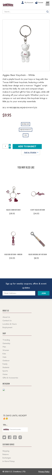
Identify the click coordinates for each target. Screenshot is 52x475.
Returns (6, 454)
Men (4, 347)
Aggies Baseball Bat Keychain (38, 254)
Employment (7, 327)
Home (5, 374)
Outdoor (6, 360)
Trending (6, 340)
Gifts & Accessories (10, 378)
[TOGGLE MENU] (47, 5)
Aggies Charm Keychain (13, 210)
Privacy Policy (43, 472)
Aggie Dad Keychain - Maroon (13, 254)
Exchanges (7, 458)
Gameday (6, 343)
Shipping (6, 451)
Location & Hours (10, 324)
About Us (6, 317)
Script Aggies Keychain (37, 210)
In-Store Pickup (9, 461)
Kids (4, 354)
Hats (4, 357)
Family (5, 364)
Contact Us (7, 321)
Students (6, 367)
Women (6, 350)
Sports (5, 371)
